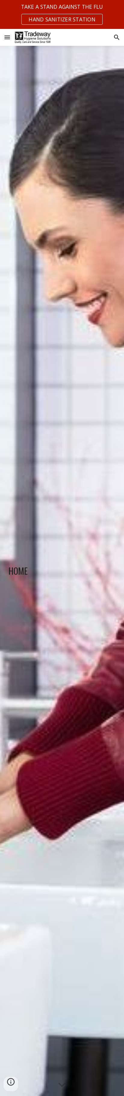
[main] (62, 571)
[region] (62, 14)
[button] (7, 37)
